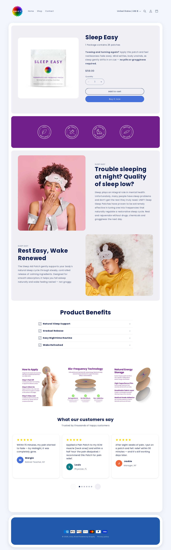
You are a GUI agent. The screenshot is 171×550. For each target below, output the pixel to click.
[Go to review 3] (84, 486)
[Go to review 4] (86, 486)
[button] (145, 11)
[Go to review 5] (89, 486)
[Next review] (98, 487)
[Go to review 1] (79, 486)
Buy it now (115, 99)
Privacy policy (103, 537)
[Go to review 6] (91, 486)
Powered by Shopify (87, 537)
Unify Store (73, 537)
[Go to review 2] (82, 486)
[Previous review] (73, 487)
